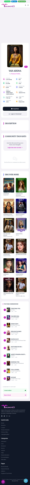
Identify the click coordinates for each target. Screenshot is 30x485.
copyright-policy (5, 434)
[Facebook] (2, 416)
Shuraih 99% (15, 481)
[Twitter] (4, 416)
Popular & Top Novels (6, 473)
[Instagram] (7, 416)
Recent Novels (4, 466)
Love (2, 443)
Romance (3, 446)
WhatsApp (8, 1)
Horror (3, 448)
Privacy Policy (4, 432)
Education (3, 459)
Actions (3, 450)
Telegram (14, 1)
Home (2, 423)
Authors (3, 471)
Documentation (5, 457)
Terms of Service (5, 429)
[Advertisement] (15, 27)
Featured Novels (5, 469)
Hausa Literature (5, 455)
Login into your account (14, 147)
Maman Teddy (15, 74)
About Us (3, 425)
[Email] (9, 416)
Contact (3, 427)
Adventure (3, 441)
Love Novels (9, 79)
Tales (2, 452)
